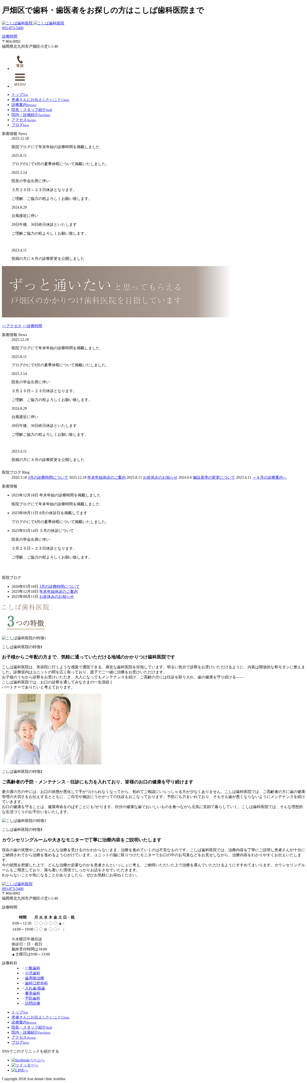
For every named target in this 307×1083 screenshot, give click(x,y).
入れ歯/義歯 (35, 988)
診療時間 (9, 36)
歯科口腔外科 (36, 983)
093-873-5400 (13, 28)
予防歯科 (32, 998)
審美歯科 (32, 993)
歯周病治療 (34, 978)
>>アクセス (12, 326)
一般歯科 (32, 968)
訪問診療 (32, 1003)
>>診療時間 (32, 326)
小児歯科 (32, 973)
